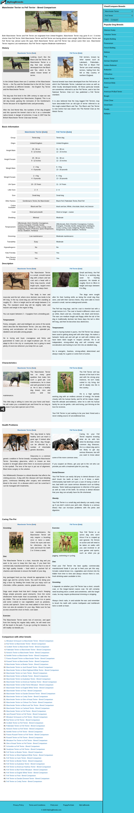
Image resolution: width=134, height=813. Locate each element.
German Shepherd (111, 61)
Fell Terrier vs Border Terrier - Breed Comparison (24, 761)
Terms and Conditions (37, 805)
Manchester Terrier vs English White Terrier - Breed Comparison (29, 688)
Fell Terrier (74, 53)
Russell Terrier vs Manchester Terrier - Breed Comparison (27, 661)
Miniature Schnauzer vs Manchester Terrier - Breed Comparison (29, 641)
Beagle (106, 96)
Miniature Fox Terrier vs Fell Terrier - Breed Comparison (26, 740)
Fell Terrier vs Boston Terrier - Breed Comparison (24, 752)
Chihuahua (108, 74)
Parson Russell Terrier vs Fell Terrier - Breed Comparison (27, 735)
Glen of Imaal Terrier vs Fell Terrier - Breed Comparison (26, 743)
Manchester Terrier (24, 53)
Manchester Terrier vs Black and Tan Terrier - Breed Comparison (30, 705)
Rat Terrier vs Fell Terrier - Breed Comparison (23, 720)
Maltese (107, 52)
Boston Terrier (109, 78)
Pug (105, 56)
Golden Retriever (110, 65)
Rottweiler (107, 70)
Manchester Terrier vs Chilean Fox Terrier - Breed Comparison (29, 702)
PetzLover (54, 805)
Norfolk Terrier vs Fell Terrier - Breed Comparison (24, 732)
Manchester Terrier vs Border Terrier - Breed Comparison (27, 676)
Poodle (106, 109)
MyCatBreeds (84, 805)
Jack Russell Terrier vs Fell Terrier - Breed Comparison (26, 714)
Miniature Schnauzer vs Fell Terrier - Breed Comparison (27, 717)
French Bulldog (109, 48)
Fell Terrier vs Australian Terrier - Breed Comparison (25, 764)
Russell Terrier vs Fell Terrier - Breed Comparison (24, 737)
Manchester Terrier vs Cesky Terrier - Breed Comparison (27, 696)
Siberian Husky (109, 30)
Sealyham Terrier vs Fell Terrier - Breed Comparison (25, 749)
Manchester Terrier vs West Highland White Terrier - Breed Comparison (32, 670)
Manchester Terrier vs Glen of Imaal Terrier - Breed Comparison (29, 699)
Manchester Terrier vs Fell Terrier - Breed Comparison (26, 711)
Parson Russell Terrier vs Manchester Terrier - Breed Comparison (30, 658)
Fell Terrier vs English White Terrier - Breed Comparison (27, 773)
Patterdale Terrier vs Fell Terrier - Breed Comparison (25, 726)
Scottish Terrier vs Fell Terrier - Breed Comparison (24, 723)
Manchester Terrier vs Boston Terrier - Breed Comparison (27, 664)
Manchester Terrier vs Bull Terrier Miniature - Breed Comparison (29, 685)
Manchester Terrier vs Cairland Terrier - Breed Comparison (28, 708)
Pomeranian (108, 43)
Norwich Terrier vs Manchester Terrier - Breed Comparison (27, 653)
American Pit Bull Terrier (113, 92)
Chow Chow (108, 100)
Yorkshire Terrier (110, 34)
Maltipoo (107, 114)
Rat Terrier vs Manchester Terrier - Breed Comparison (26, 644)
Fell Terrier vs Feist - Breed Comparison (21, 776)
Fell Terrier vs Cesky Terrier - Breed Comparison (24, 781)
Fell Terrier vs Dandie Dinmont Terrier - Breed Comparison (27, 778)
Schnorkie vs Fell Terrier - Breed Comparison (23, 746)
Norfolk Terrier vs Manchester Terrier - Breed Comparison (27, 655)
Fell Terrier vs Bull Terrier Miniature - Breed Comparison (27, 770)
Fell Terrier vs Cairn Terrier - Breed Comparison (23, 758)
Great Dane (108, 105)
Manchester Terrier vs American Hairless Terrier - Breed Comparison (31, 682)
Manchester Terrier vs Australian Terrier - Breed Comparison (28, 679)
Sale (33, 53)
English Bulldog (110, 39)
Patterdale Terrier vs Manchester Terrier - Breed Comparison (28, 650)
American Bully (109, 83)
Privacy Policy (18, 805)
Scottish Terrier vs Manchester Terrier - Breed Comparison (27, 647)
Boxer (106, 87)
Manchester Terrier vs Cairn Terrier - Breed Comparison (26, 673)
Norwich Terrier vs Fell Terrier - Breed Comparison (24, 729)
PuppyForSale (68, 805)
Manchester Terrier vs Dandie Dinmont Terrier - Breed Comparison (30, 694)
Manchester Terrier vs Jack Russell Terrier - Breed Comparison (29, 667)
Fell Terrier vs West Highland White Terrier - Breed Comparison (29, 755)
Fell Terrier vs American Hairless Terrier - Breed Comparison (28, 767)
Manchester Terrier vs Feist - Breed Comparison (24, 691)
